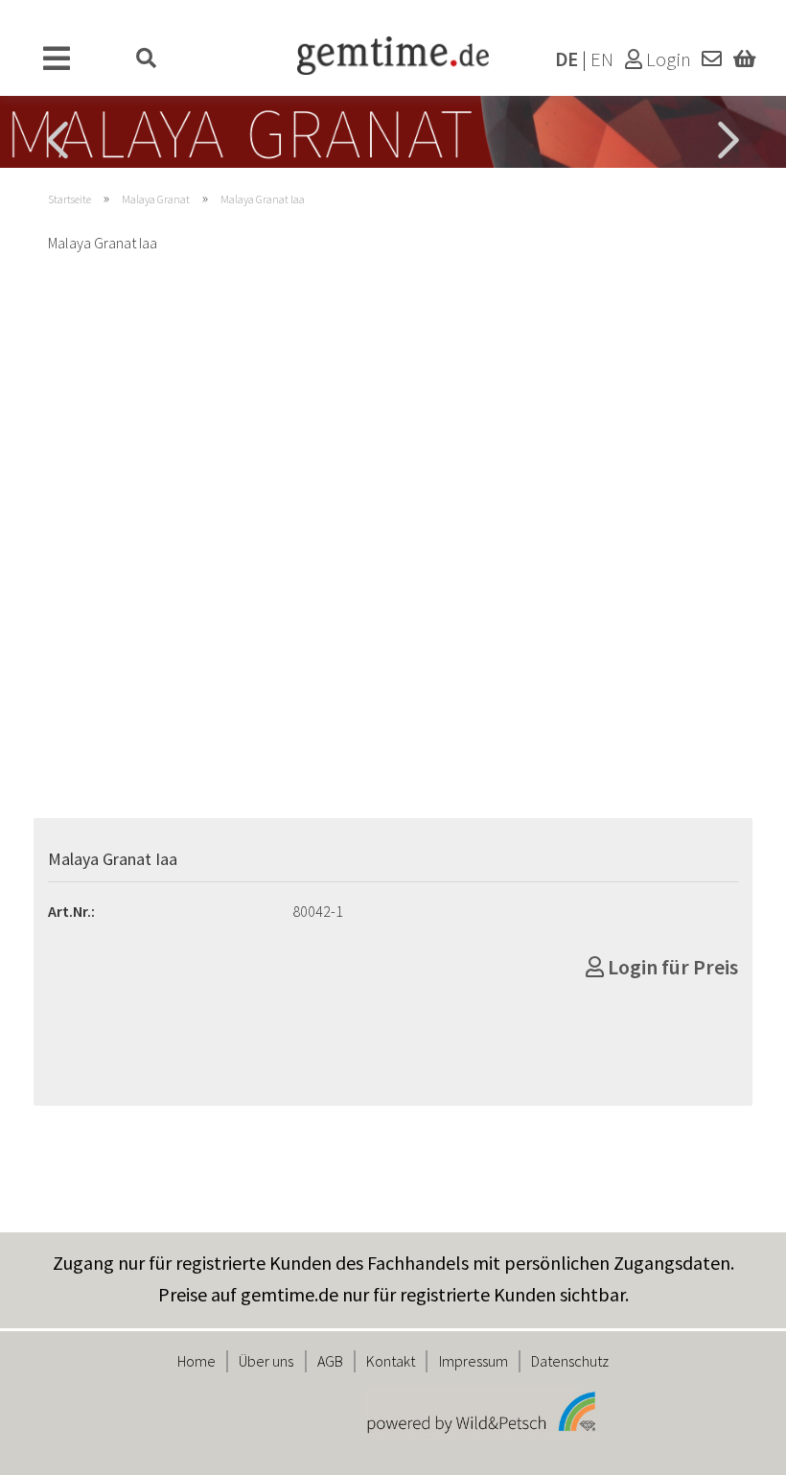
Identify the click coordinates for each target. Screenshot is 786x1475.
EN (601, 59)
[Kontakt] (712, 59)
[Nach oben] (733, 1446)
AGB (330, 1360)
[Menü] (57, 59)
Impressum (473, 1360)
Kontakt (390, 1360)
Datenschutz (570, 1360)
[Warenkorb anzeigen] (744, 59)
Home (196, 1360)
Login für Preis (671, 966)
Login (666, 59)
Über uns (266, 1360)
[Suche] (147, 59)
